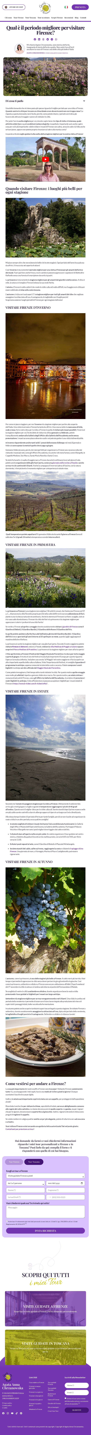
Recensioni (68, 17)
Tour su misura (44, 17)
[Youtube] (12, 1413)
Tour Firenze (19, 17)
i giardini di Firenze (70, 627)
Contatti (83, 17)
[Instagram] (8, 1413)
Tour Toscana (30, 17)
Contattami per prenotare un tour (20, 1129)
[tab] (14, 1162)
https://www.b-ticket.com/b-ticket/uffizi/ (30, 683)
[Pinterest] (21, 1413)
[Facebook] (3, 1413)
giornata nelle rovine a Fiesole (64, 463)
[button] (35, 39)
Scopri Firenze (57, 17)
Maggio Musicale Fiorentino (48, 668)
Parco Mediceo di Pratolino (25, 649)
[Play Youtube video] (45, 159)
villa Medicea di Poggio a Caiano (63, 646)
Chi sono (8, 17)
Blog (76, 17)
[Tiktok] (16, 1413)
